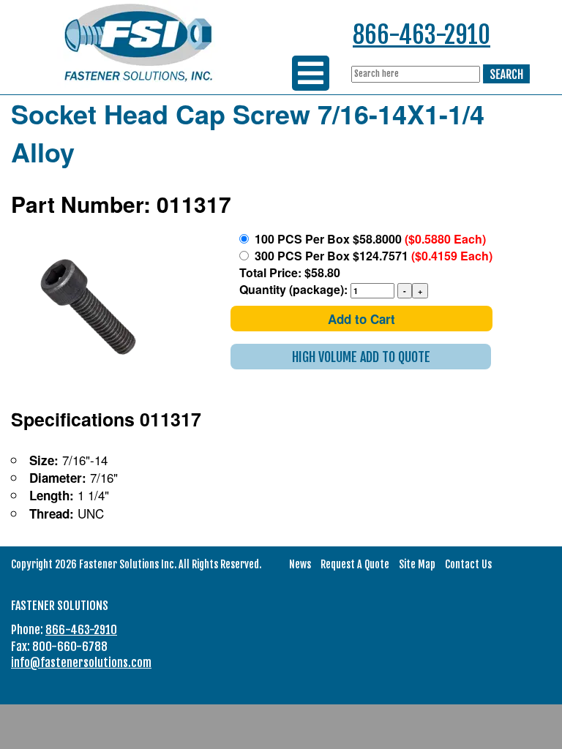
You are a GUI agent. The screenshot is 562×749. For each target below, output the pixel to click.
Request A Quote (355, 564)
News (300, 564)
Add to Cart (361, 319)
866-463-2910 (421, 35)
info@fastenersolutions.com (81, 662)
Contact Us (468, 564)
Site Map (417, 564)
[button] (361, 356)
